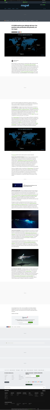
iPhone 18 (21, 20)
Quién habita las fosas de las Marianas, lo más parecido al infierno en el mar (30, 186)
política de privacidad (35, 377)
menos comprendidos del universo (27, 71)
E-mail (21, 32)
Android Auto (32, 20)
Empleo (13, 379)
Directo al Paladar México (25, 403)
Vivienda (13, 8)
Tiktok (41, 381)
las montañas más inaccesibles (30, 64)
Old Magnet (18, 326)
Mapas (5, 8)
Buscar (44, 387)
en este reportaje (29, 271)
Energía (13, 376)
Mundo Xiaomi (6, 398)
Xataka (25, 2)
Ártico (37, 111)
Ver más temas (7, 382)
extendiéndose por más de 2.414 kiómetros (25, 160)
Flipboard (20, 32)
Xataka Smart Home (6, 397)
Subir (43, 390)
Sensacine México (19, 403)
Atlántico (20, 121)
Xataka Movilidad (21, 376)
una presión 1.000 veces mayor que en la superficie (24, 275)
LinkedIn (40, 381)
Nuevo (43, 2)
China (13, 20)
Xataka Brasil (6, 404)
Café (29, 20)
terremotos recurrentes (29, 236)
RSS (37, 381)
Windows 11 (20, 379)
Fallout (18, 20)
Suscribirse (30, 322)
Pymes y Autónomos (42, 395)
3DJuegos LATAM (13, 403)
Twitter (43, 8)
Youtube (33, 381)
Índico (33, 114)
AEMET (11, 20)
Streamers (9, 8)
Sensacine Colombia (18, 404)
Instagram (34, 381)
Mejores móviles (25, 20)
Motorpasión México (30, 403)
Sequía (16, 20)
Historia (17, 8)
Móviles (6, 376)
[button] (16, 60)
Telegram (36, 381)
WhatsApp (28, 381)
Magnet (25, 5)
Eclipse (37, 20)
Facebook (17, 32)
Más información (30, 409)
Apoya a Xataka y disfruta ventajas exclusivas (38, 384)
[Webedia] (7, 390)
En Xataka (24, 184)
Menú (6, 2)
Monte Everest (30, 168)
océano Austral (16, 117)
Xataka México (6, 403)
